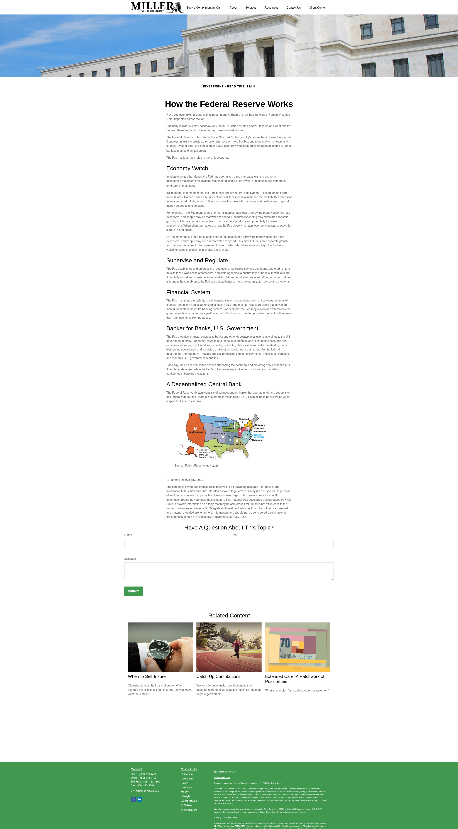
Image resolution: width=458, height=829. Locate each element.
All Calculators (189, 809)
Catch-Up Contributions (218, 676)
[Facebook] (133, 799)
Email (234, 535)
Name (128, 535)
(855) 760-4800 (151, 781)
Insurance (186, 787)
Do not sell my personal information (292, 811)
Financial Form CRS (227, 771)
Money (185, 792)
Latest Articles (189, 801)
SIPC (243, 826)
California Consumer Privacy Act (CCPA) (304, 808)
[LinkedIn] (139, 799)
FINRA (237, 826)
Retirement (187, 774)
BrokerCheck (276, 782)
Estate (184, 783)
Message (130, 558)
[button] (204, 7)
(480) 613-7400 (148, 777)
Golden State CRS (222, 777)
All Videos (186, 805)
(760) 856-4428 (148, 774)
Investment (187, 778)
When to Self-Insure (147, 676)
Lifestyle (185, 796)
